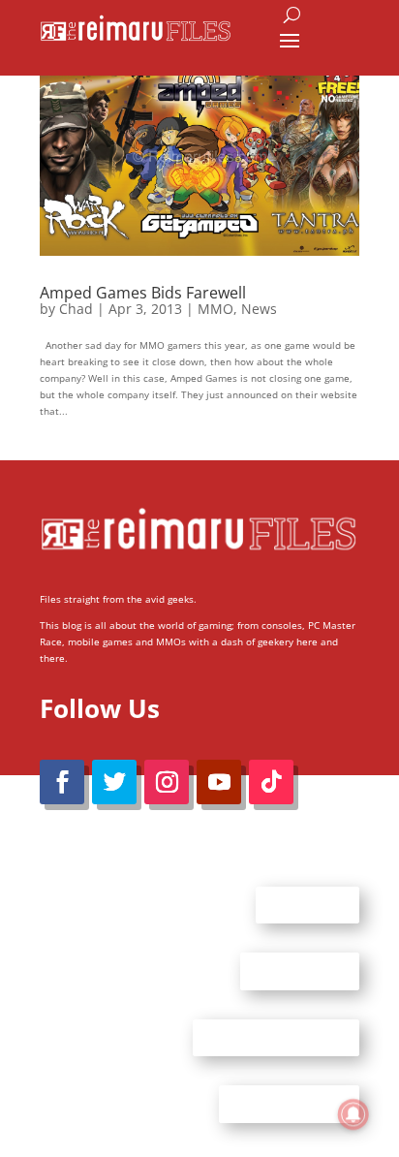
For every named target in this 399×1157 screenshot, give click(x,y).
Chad (76, 308)
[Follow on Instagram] (166, 782)
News (259, 308)
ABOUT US (307, 904)
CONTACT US (300, 971)
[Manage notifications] (353, 1114)
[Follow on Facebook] (62, 782)
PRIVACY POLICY (289, 1103)
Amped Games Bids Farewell (143, 292)
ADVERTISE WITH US (276, 1037)
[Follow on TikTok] (271, 782)
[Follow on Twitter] (114, 782)
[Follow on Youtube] (219, 782)
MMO (215, 308)
